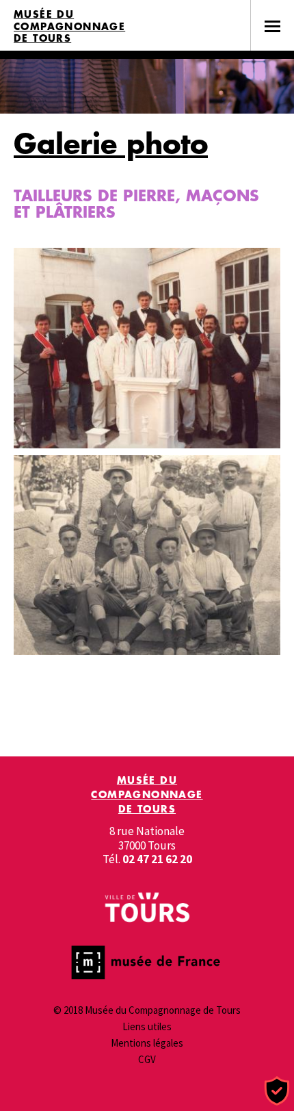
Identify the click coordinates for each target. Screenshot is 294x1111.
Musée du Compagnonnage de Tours (69, 26)
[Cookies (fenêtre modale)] (277, 1091)
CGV (147, 1059)
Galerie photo (111, 143)
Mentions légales (147, 1042)
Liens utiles (147, 1026)
